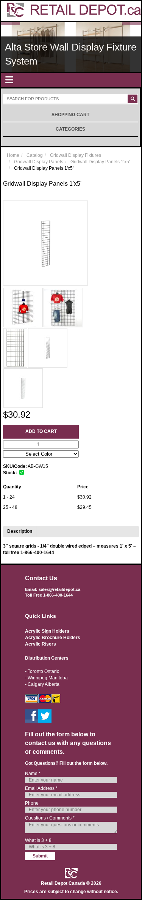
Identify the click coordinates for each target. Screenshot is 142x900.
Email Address (41, 788)
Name (33, 773)
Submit (40, 856)
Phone (32, 803)
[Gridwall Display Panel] (23, 308)
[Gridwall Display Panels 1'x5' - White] (23, 388)
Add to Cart (41, 431)
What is (38, 840)
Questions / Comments (50, 818)
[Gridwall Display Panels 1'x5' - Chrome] (48, 348)
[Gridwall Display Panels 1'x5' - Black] (15, 348)
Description (19, 531)
